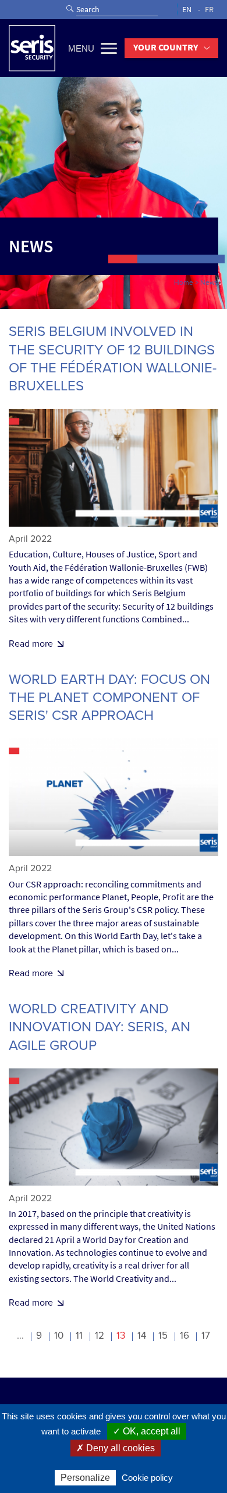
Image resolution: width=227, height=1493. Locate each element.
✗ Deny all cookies (115, 1448)
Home (183, 282)
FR (209, 9)
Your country (165, 47)
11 (79, 1335)
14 (141, 1335)
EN (186, 9)
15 (163, 1335)
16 (184, 1335)
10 (58, 1335)
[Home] (32, 48)
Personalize (85, 1478)
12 (99, 1335)
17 (205, 1335)
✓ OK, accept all (146, 1431)
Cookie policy (147, 1478)
